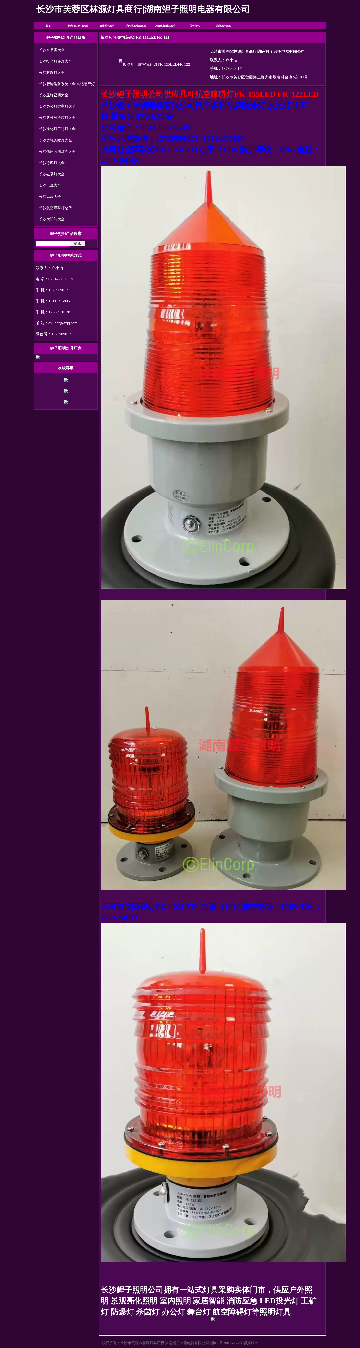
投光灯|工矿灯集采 (78, 25)
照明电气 (195, 25)
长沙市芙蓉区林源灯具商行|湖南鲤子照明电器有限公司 (164, 1343)
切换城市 (250, 1343)
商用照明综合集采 (136, 25)
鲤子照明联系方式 (66, 255)
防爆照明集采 (107, 25)
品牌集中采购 (223, 25)
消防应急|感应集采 (165, 25)
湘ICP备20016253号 (226, 1343)
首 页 (48, 25)
